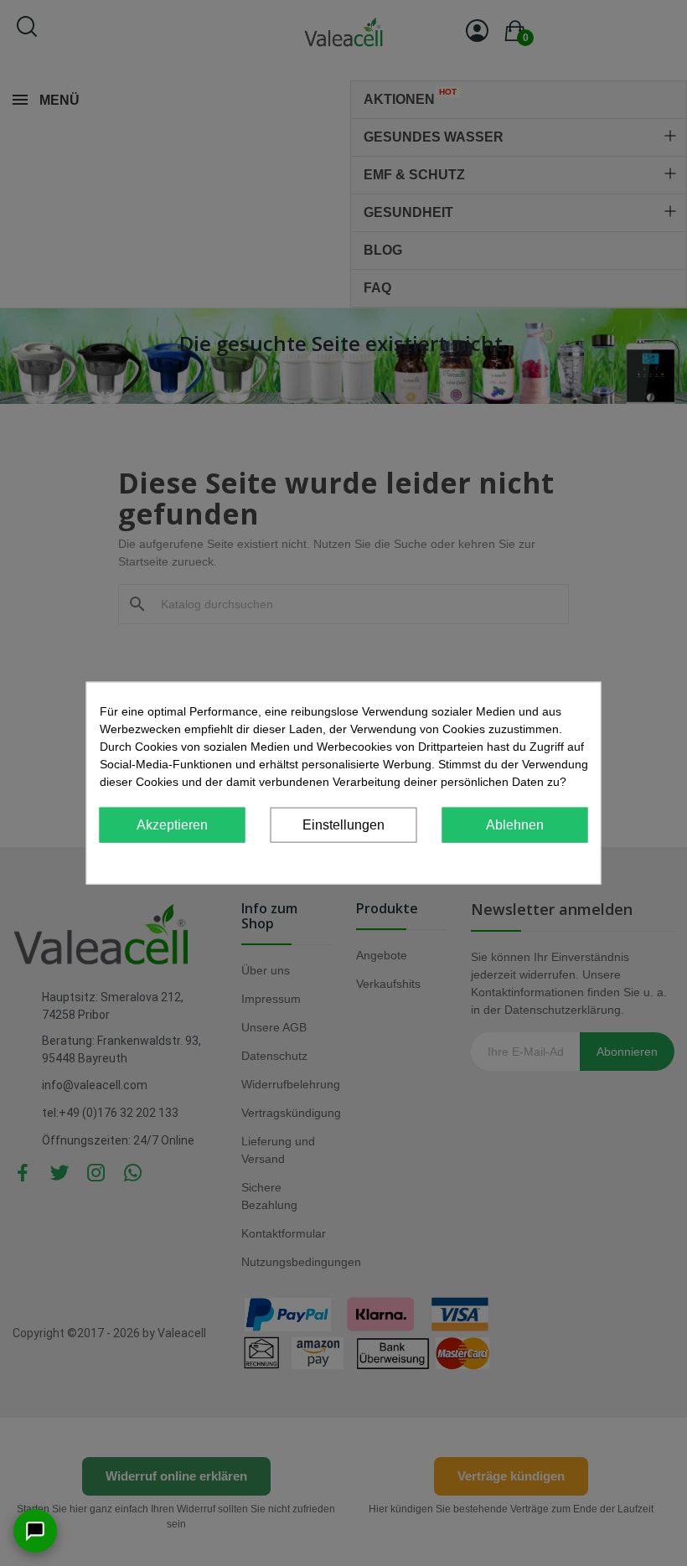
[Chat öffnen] (35, 1531)
